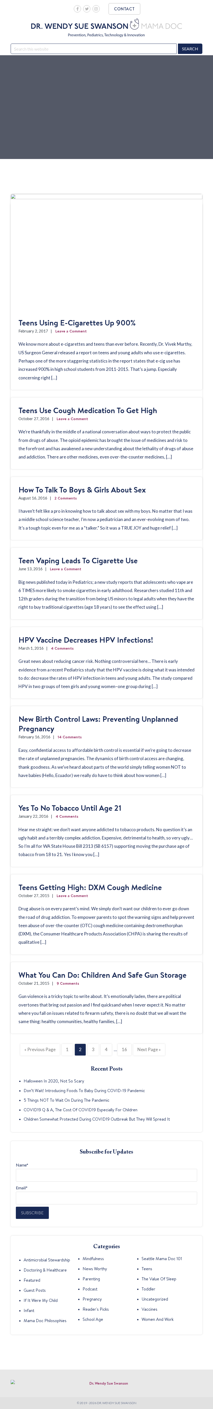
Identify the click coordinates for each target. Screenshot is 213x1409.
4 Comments (62, 648)
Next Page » (149, 1051)
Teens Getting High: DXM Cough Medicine (90, 887)
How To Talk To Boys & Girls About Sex (82, 489)
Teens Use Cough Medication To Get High (87, 410)
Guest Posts (35, 1290)
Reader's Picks (96, 1309)
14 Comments (70, 737)
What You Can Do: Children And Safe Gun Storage (102, 974)
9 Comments (68, 983)
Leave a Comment (71, 331)
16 (126, 1049)
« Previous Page (40, 1051)
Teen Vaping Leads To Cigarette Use (78, 560)
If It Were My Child (41, 1300)
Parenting (91, 1279)
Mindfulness (93, 1258)
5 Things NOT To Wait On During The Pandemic (66, 1100)
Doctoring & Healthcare (45, 1270)
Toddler (148, 1289)
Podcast (90, 1289)
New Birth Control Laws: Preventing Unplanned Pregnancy (98, 723)
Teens (147, 1269)
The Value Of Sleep (159, 1279)
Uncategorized (155, 1299)
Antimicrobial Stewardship (47, 1260)
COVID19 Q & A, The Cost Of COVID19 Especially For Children (80, 1110)
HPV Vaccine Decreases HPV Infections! (85, 639)
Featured (32, 1280)
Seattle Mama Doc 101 (162, 1258)
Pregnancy (92, 1299)
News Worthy (95, 1269)
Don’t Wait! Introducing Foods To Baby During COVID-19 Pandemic (84, 1090)
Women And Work (158, 1319)
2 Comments (66, 498)
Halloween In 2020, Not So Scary (54, 1081)
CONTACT (124, 9)
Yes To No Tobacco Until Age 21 (69, 807)
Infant (29, 1310)
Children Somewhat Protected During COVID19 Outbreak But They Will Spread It (97, 1119)
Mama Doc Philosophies (45, 1320)
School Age (93, 1319)
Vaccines (149, 1309)
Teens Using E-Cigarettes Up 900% (77, 322)
